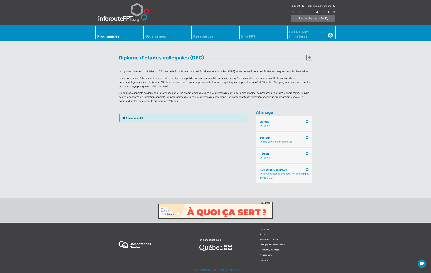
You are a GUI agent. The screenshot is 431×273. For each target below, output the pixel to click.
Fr (293, 12)
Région (265, 155)
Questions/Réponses (269, 250)
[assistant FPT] (422, 264)
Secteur (276, 139)
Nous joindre (266, 255)
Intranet (296, 6)
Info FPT (248, 36)
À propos (264, 234)
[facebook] (328, 12)
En (299, 12)
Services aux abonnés (319, 6)
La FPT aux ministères (298, 34)
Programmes (108, 36)
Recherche (311, 18)
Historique (265, 229)
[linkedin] (334, 12)
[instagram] (323, 12)
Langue (265, 123)
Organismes (155, 36)
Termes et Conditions (269, 239)
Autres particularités (284, 173)
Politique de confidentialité (272, 245)
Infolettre (264, 260)
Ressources (203, 36)
